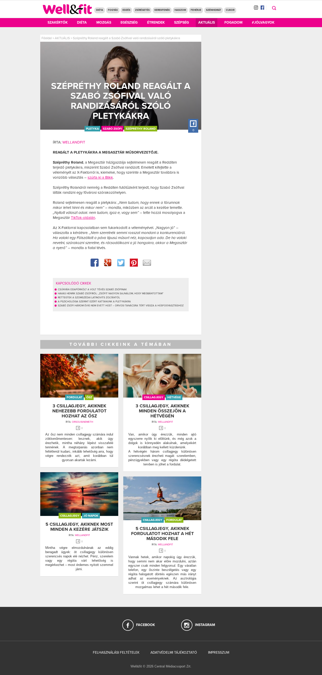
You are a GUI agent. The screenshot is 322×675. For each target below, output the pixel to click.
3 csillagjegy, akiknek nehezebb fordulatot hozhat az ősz (79, 411)
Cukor (230, 10)
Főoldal (47, 38)
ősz (89, 397)
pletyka (92, 128)
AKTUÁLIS (62, 38)
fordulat (74, 397)
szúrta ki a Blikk (100, 177)
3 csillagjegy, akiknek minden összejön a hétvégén (162, 411)
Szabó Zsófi (112, 128)
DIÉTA (99, 10)
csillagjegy (153, 397)
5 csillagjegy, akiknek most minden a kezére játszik (79, 526)
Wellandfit (73, 142)
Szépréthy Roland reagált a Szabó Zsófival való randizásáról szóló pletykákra (126, 38)
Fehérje (196, 10)
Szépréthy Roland (141, 128)
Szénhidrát (213, 10)
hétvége (174, 397)
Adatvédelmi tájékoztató (173, 652)
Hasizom (180, 10)
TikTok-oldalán (83, 217)
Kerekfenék (162, 10)
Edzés (126, 10)
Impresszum (218, 652)
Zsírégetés (142, 10)
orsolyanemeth (82, 421)
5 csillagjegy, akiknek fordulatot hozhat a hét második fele (162, 533)
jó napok (91, 515)
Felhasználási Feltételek (116, 652)
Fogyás (113, 10)
